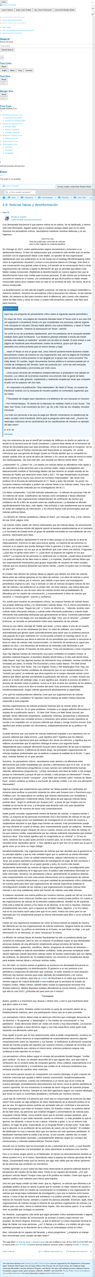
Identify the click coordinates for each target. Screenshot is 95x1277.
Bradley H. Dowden (18, 217)
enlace (44, 978)
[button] (9, 150)
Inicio (13, 198)
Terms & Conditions (82, 1271)
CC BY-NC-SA (23, 1245)
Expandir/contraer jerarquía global (5, 197)
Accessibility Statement (12, 1273)
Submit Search (7, 50)
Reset (4, 67)
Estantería (28, 198)
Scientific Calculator (12, 132)
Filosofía (65, 198)
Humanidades (47, 198)
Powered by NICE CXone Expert (37, 1263)
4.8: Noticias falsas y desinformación (30, 1242)
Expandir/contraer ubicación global (91, 197)
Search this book (6, 42)
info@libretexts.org (56, 1273)
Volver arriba (7, 1251)
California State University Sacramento (26, 220)
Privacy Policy (68, 1271)
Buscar (6, 192)
